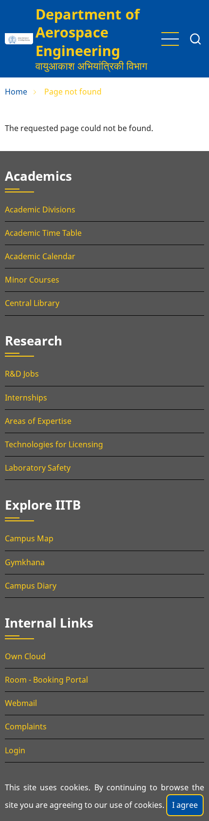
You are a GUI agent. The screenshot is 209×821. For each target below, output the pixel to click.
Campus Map (29, 538)
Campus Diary (30, 585)
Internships (26, 397)
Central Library (32, 303)
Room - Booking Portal (46, 679)
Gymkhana (25, 562)
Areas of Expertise (38, 421)
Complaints (26, 726)
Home (16, 91)
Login (15, 750)
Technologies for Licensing (54, 444)
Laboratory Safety (37, 467)
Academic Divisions (40, 209)
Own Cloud (25, 656)
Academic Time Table (43, 233)
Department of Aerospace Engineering (87, 32)
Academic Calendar (40, 256)
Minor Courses (32, 279)
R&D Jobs (22, 373)
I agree (185, 805)
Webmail (21, 703)
